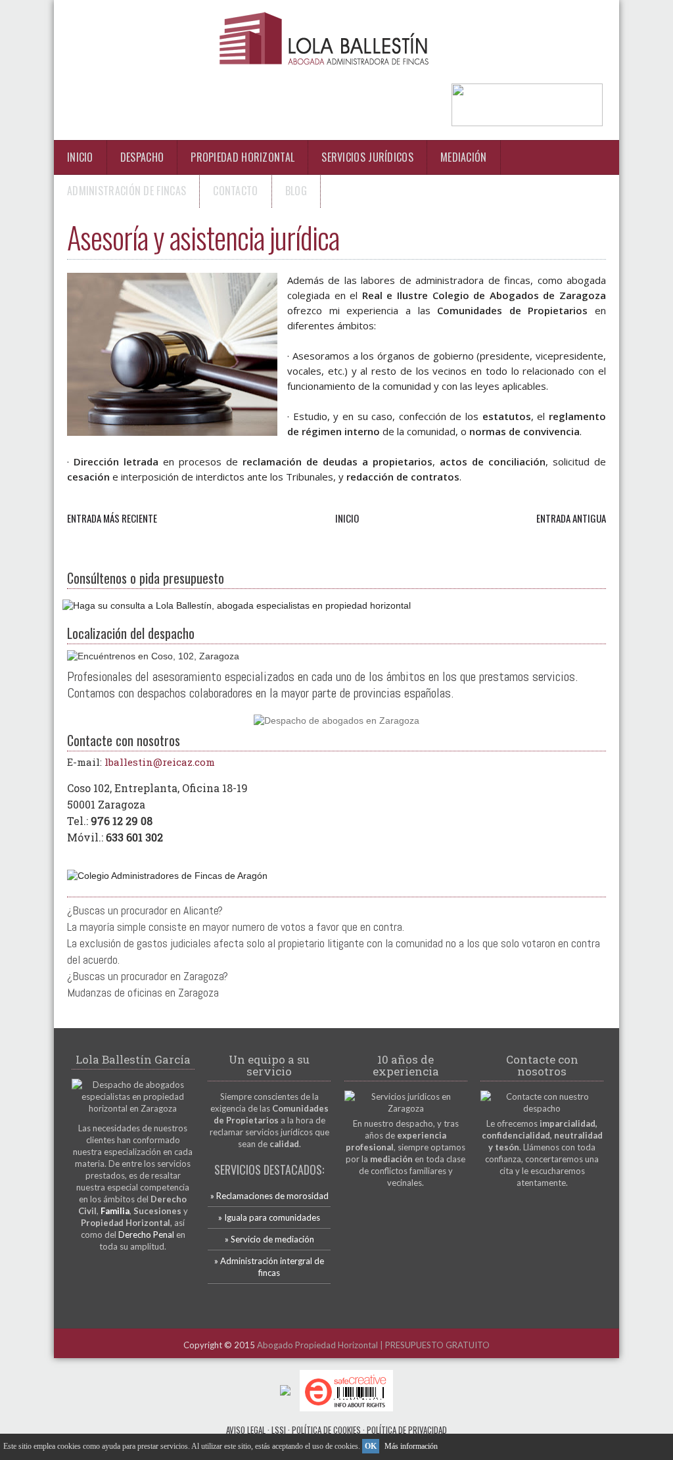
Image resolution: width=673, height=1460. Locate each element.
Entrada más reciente (112, 518)
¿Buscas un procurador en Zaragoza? (147, 975)
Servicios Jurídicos (367, 157)
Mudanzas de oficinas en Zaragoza (143, 992)
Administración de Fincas (126, 191)
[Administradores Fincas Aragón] (167, 875)
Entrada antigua (571, 518)
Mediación (463, 157)
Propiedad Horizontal (242, 157)
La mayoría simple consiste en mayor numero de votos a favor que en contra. (235, 926)
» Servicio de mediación (269, 1239)
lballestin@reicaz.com (159, 761)
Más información (411, 1446)
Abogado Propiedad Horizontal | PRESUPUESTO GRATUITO (373, 1345)
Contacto (235, 191)
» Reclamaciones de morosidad (269, 1195)
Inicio (80, 157)
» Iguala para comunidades (269, 1217)
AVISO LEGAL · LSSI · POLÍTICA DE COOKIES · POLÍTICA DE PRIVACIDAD (336, 1429)
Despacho (142, 157)
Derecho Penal (146, 1234)
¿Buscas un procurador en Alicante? (145, 910)
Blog (296, 191)
